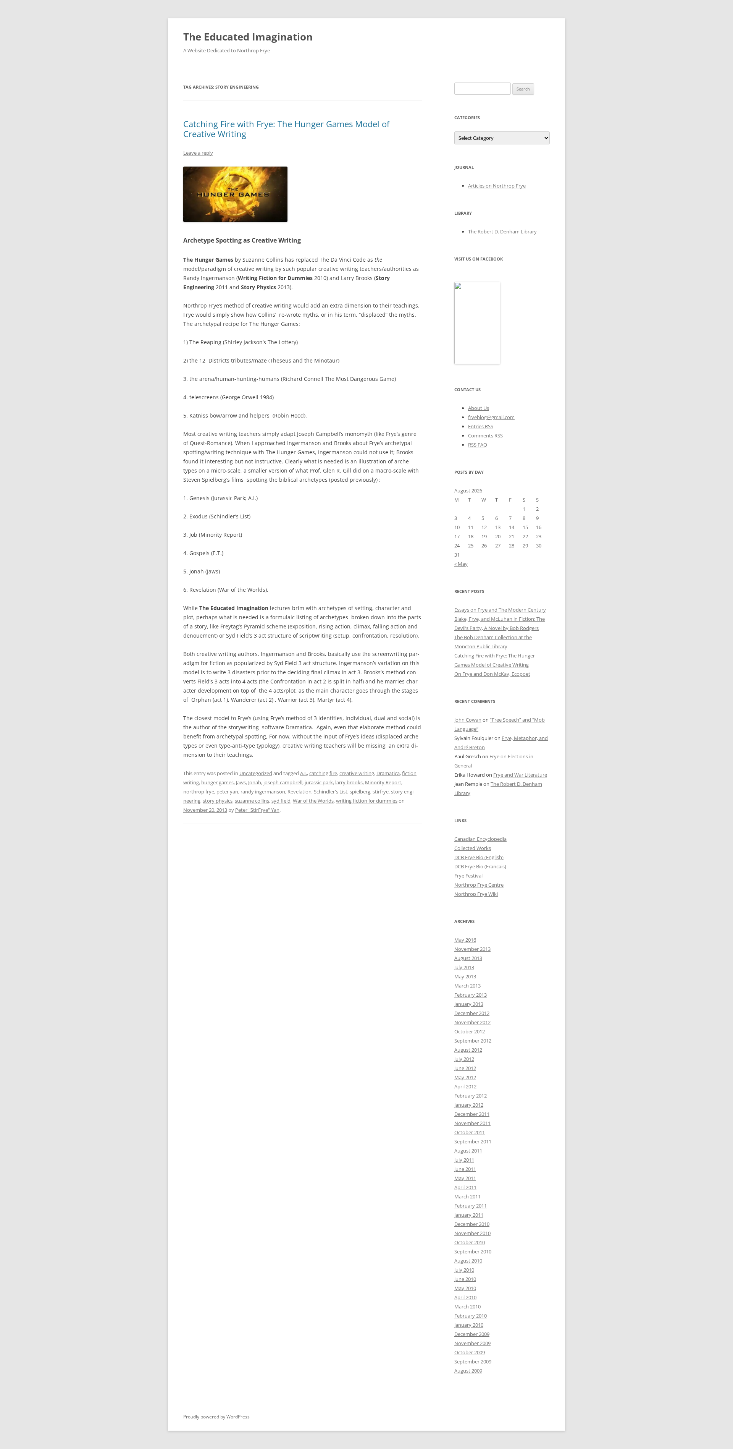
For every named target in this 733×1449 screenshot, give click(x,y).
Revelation (299, 791)
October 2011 (469, 1132)
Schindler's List (330, 791)
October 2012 (469, 1031)
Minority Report (383, 782)
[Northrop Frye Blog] (477, 362)
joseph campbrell (282, 782)
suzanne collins (252, 800)
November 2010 (472, 1233)
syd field (281, 800)
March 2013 (467, 985)
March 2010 (467, 1306)
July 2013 (464, 967)
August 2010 (468, 1260)
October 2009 (469, 1352)
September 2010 (472, 1251)
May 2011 (465, 1178)
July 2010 (464, 1269)
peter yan (227, 791)
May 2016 (465, 939)
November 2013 (472, 948)
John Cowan (467, 719)
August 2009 (468, 1370)
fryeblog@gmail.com (491, 417)
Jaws (241, 782)
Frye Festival (468, 875)
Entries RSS (480, 426)
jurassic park (319, 782)
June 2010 (465, 1279)
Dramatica (388, 773)
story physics (217, 800)
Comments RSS (485, 435)
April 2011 (465, 1187)
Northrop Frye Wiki (476, 893)
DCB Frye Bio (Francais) (480, 866)
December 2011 (471, 1114)
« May (461, 563)
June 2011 (465, 1169)
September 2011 (472, 1141)
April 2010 (465, 1297)
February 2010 (470, 1315)
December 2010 (471, 1224)
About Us (478, 408)
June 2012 (465, 1068)
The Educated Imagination (248, 37)
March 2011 (467, 1196)
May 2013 (465, 976)
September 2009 (472, 1361)
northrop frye (198, 791)
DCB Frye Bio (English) (479, 857)
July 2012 (464, 1059)
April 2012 (465, 1086)
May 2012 (465, 1077)
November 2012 (472, 1022)
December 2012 (471, 1013)
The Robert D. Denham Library (502, 231)
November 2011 (472, 1123)
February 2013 (470, 994)
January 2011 (468, 1214)
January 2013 (468, 1004)
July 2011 (464, 1159)
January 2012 (468, 1104)
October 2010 (469, 1242)
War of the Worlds (313, 800)
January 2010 (468, 1324)
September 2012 (472, 1040)
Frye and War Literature (520, 774)
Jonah (254, 782)
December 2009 (471, 1334)
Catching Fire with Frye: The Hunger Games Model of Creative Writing (286, 128)
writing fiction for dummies (366, 800)
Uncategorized (255, 773)
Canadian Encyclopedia (480, 838)
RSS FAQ (477, 444)
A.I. (303, 773)
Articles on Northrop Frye (497, 185)
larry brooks (349, 782)
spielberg (360, 791)
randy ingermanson (263, 791)
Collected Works (472, 848)
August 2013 (468, 958)
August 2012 (468, 1049)
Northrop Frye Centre (479, 884)
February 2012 (470, 1095)
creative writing (356, 773)
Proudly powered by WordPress (216, 1416)
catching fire (323, 773)
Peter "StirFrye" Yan (257, 809)
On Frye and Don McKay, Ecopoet (492, 673)
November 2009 (472, 1343)
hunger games (217, 782)
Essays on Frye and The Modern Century (500, 609)
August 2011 (468, 1150)
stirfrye (381, 791)
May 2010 (465, 1288)
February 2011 (470, 1205)
